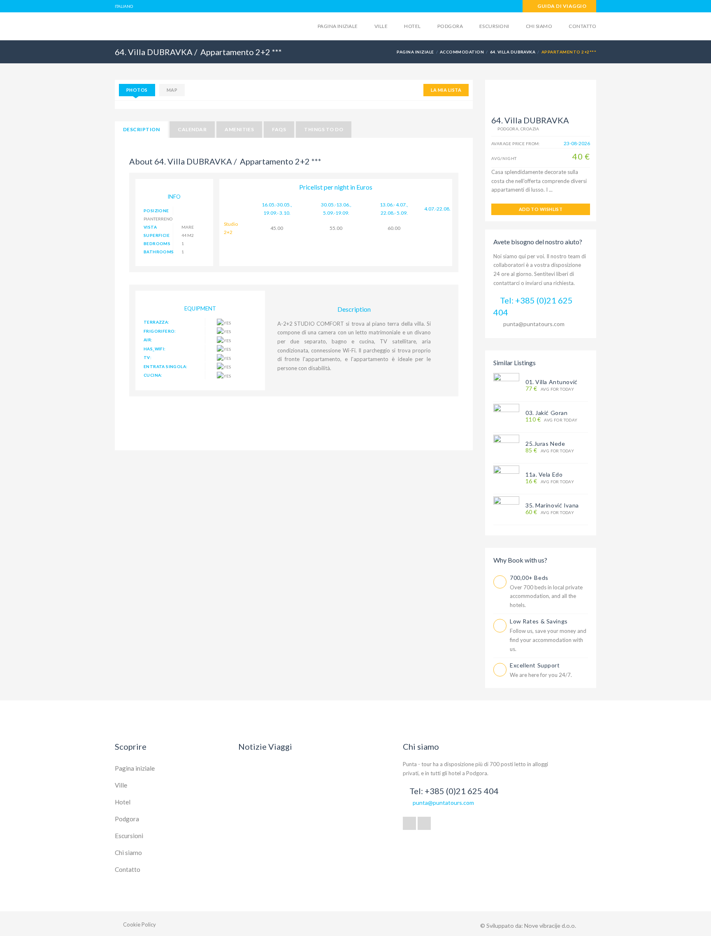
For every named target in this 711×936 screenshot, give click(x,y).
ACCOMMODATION (462, 51)
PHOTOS (137, 90)
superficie (157, 235)
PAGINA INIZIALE (415, 51)
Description (141, 129)
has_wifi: (155, 348)
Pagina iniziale (338, 26)
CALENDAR (192, 129)
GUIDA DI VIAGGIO (561, 6)
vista (150, 227)
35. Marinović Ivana (552, 505)
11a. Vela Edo (543, 474)
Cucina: (153, 375)
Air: (148, 339)
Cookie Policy (139, 924)
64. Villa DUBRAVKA (513, 51)
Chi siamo (539, 26)
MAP (172, 90)
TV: (147, 357)
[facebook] (409, 823)
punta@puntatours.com (534, 323)
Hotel (412, 26)
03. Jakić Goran (546, 412)
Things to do (323, 129)
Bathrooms (158, 251)
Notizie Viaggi (265, 746)
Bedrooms (157, 243)
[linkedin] (424, 823)
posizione (156, 210)
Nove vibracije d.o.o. (550, 925)
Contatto (582, 26)
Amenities (239, 129)
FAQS (279, 129)
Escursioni (494, 26)
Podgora (450, 26)
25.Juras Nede (545, 443)
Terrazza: (157, 322)
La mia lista (446, 90)
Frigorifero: (160, 331)
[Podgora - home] (179, 25)
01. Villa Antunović (551, 381)
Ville (381, 26)
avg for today (549, 389)
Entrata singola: (165, 366)
